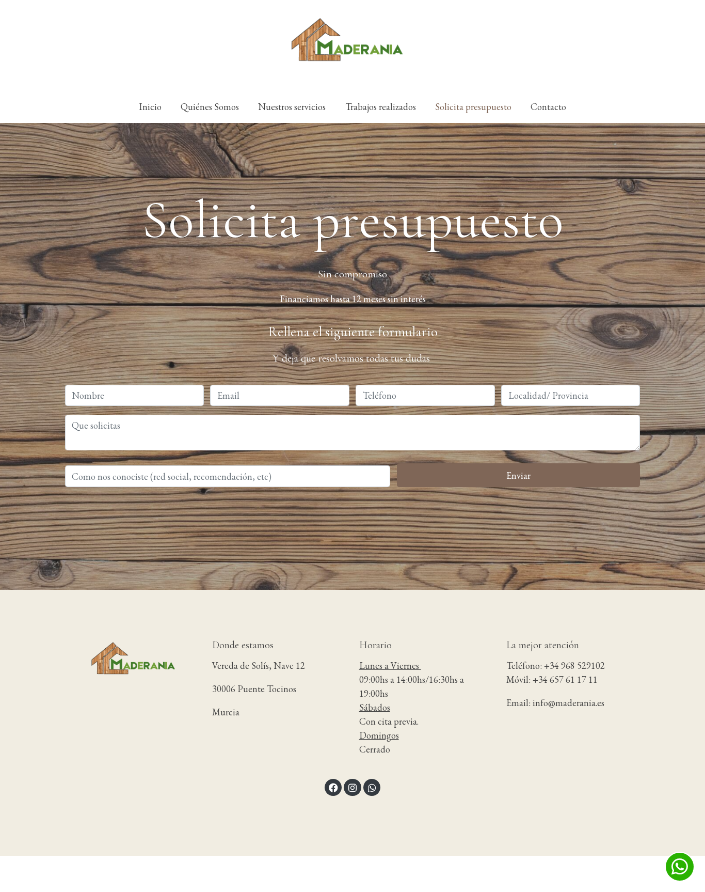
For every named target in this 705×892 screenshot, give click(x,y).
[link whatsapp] (371, 787)
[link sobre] (132, 662)
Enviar (518, 475)
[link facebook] (334, 787)
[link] (352, 45)
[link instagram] (352, 787)
